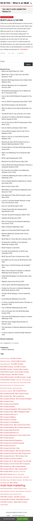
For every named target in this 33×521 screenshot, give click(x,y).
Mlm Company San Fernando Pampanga (12, 443)
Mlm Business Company (25, 382)
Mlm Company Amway (19, 391)
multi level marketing (12, 485)
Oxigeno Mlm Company (20, 502)
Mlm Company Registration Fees (9, 430)
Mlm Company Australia (7, 393)
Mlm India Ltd (16, 471)
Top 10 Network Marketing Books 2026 (14, 308)
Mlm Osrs (15, 474)
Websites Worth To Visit (20, 512)
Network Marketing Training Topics (23, 491)
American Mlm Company (18, 361)
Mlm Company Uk (25, 463)
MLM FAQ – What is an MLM (14, 3)
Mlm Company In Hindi (6, 412)
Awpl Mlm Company (6, 369)
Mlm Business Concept (19, 385)
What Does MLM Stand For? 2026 (12, 71)
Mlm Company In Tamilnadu (8, 419)
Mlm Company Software (23, 451)
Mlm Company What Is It (7, 469)
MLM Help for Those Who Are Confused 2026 (16, 239)
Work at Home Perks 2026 (10, 186)
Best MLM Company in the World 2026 (14, 105)
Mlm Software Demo (27, 480)
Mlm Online (23, 471)
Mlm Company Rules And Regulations (11, 440)
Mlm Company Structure (7, 456)
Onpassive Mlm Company (7, 499)
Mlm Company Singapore (7, 451)
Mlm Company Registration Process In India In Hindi (15, 435)
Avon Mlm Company (20, 366)
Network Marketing (7, 17)
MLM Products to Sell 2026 (11, 20)
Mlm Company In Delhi (24, 409)
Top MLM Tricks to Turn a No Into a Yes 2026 (16, 114)
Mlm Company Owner (6, 425)
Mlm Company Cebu (6, 396)
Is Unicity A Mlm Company (7, 379)
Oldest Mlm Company (6, 497)
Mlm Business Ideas (17, 388)
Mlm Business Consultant (6, 388)
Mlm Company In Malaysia (8, 417)
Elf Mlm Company (5, 374)
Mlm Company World (6, 471)
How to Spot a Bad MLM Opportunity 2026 (15, 285)
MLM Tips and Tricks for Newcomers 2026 (15, 256)
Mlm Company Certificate (7, 398)
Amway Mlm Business (5, 364)
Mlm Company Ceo (18, 396)
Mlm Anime (18, 379)
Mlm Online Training (6, 474)
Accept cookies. (23, 519)
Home (8, 515)
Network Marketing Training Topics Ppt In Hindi (10, 494)
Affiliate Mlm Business (5, 361)
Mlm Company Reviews (7, 438)
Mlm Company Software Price (9, 453)
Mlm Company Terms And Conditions (11, 458)
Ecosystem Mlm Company (20, 369)
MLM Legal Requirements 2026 (12, 158)
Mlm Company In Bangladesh (8, 409)
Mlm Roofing (26, 477)
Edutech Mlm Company (7, 372)
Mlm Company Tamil (21, 456)
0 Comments (20, 53)
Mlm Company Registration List (9, 432)
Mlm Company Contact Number (9, 404)
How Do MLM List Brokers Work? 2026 (14, 128)
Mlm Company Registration (23, 427)
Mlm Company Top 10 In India (22, 461)
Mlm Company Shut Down (8, 445)
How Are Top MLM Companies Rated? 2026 (16, 215)
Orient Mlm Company (6, 502)
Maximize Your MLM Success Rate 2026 (15, 161)
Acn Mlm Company (16, 358)
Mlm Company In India (21, 412)
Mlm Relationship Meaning (6, 477)
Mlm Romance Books (17, 477)
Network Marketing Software (6, 488)
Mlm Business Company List (6, 385)
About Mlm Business (5, 358)
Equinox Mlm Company (7, 377)
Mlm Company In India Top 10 (9, 414)
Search (2, 61)
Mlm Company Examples (7, 406)
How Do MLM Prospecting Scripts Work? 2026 (17, 101)
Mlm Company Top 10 (6, 461)
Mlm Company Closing (6, 401)
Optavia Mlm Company (22, 499)
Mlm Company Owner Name (22, 425)
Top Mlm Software (4, 504)
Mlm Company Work (21, 469)
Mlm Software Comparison (16, 480)
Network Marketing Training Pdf (7, 491)
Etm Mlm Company (20, 377)
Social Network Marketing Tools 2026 (14, 299)
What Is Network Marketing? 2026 (12, 227)
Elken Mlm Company (17, 374)
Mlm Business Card (4, 382)
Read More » (24, 49)
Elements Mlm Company (22, 372)
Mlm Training (13, 482)
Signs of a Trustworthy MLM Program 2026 (15, 230)
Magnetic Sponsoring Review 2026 (13, 281)
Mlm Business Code (14, 382)
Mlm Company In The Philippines (9, 422)
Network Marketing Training (20, 488)
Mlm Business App (26, 379)
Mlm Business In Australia (6, 391)
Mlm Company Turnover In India (9, 463)
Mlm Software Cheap (5, 480)
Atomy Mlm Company (6, 366)
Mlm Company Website (19, 466)
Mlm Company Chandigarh (24, 398)
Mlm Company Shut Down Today (10, 448)
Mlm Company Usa (5, 466)
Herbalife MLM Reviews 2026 (11, 218)
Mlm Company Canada (22, 393)
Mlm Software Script (4, 482)
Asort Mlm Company (17, 364)
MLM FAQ (2, 53)
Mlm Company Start (25, 453)
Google (29, 377)
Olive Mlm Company (19, 497)
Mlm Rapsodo (21, 474)
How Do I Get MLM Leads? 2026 (12, 206)
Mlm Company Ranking (7, 427)
